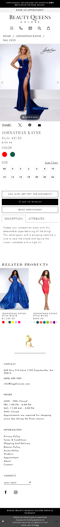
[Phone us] (21, 28)
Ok (56, 521)
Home (7, 36)
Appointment (11, 457)
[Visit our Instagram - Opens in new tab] (16, 492)
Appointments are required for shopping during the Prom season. (30, 4)
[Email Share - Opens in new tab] (39, 125)
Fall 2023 (9, 40)
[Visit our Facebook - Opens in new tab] (6, 492)
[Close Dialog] (3, 521)
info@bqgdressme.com (17, 383)
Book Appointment (30, 209)
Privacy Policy (12, 436)
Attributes (36, 219)
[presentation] (31, 289)
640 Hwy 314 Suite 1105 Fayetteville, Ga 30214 (28, 371)
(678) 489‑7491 (13, 378)
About (7, 461)
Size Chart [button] (51, 162)
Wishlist (8, 454)
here (37, 525)
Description (13, 219)
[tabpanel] (30, 82)
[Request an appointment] (30, 28)
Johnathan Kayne (28, 36)
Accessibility (11, 450)
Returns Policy (12, 447)
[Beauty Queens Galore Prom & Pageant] (30, 19)
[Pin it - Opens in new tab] (29, 125)
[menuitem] (11, 28)
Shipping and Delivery (17, 443)
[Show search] (39, 28)
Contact (8, 464)
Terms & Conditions (15, 439)
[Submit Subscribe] (29, 482)
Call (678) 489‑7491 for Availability (30, 194)
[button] (11, 28)
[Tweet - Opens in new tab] (20, 125)
